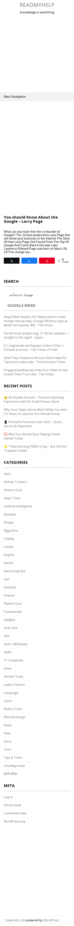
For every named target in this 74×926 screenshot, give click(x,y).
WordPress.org (14, 821)
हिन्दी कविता (10, 774)
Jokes (8, 668)
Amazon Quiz (13, 490)
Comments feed (15, 813)
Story (7, 741)
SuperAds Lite (15, 920)
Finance (9, 595)
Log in (8, 797)
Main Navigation (15, 96)
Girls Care (11, 628)
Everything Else (15, 571)
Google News (21, 305)
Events (8, 563)
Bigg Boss (11, 530)
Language (11, 693)
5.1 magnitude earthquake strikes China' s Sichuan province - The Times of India (34, 347)
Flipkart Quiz (13, 603)
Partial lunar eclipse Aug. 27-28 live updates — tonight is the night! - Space (36, 335)
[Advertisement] (37, 52)
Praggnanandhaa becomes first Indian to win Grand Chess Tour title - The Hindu (36, 372)
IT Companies (14, 660)
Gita (6, 636)
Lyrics (8, 701)
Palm (7, 733)
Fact (6, 579)
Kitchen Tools (13, 676)
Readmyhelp (37, 4)
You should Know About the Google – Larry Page (31, 219)
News (8, 725)
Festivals (10, 587)
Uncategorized (14, 766)
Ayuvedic (10, 514)
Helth (8, 652)
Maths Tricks (13, 709)
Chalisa (9, 539)
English (9, 555)
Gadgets (10, 620)
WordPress (51, 920)
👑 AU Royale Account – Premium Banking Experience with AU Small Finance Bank (34, 399)
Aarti (7, 474)
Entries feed (12, 805)
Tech (7, 749)
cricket (8, 547)
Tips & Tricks (13, 758)
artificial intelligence (18, 506)
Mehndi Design (14, 717)
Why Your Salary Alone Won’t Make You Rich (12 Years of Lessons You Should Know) (35, 412)
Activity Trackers (15, 482)
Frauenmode (13, 612)
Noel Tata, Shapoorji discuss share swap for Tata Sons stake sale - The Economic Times (35, 360)
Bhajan (9, 522)
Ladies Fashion (14, 685)
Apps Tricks (12, 498)
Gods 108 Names (16, 644)
